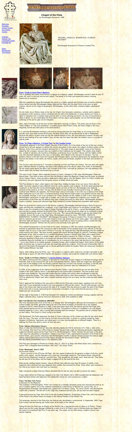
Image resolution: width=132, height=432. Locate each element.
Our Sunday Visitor (63, 143)
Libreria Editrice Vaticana (59, 258)
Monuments (6, 51)
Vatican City (6, 39)
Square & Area (7, 28)
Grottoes (5, 37)
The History (6, 52)
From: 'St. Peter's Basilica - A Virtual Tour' (36, 143)
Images (4, 32)
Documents (6, 30)
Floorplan (5, 26)
